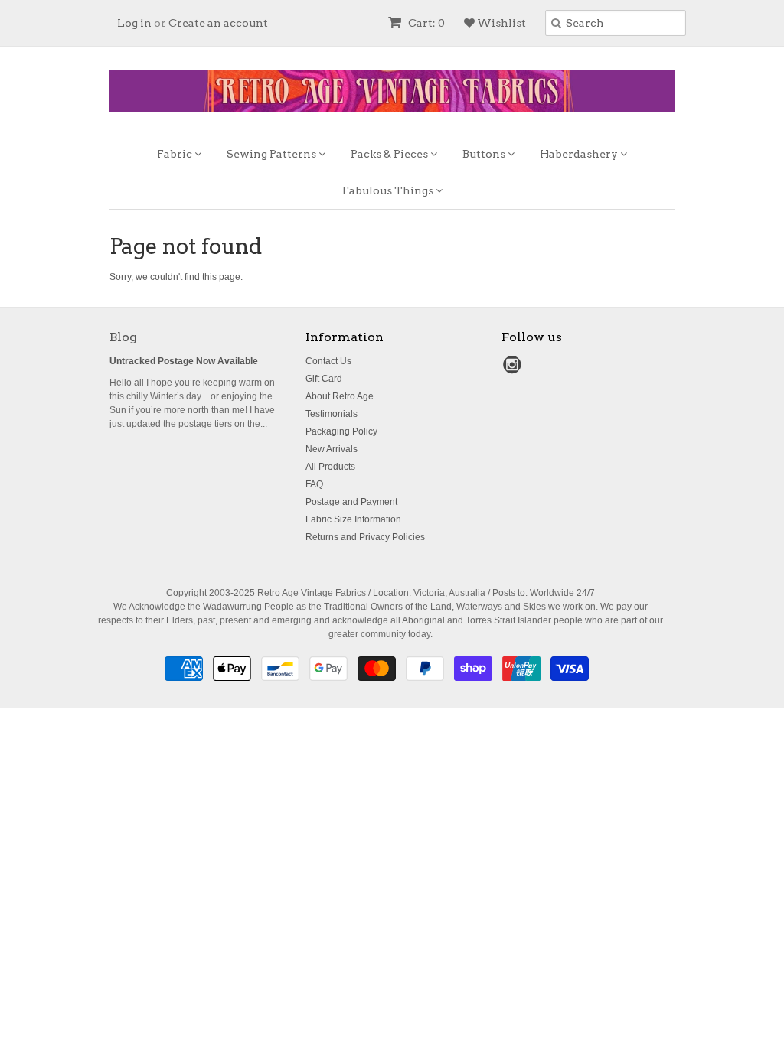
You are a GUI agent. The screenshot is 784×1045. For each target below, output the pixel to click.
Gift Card (323, 378)
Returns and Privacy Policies (365, 537)
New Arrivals (331, 449)
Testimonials (331, 414)
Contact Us (328, 361)
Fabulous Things (389, 190)
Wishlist (500, 23)
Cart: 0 (425, 23)
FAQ (314, 484)
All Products (330, 466)
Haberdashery (580, 154)
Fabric (175, 154)
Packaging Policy (341, 431)
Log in (134, 23)
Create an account (218, 23)
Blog (123, 337)
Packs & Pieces (390, 154)
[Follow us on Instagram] (514, 369)
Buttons (485, 154)
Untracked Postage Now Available (183, 361)
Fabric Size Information (353, 519)
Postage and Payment (351, 501)
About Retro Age (339, 396)
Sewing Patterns (272, 154)
